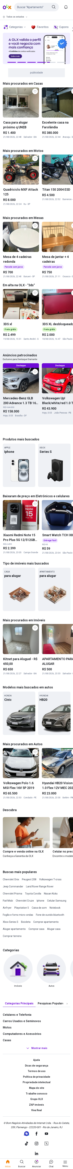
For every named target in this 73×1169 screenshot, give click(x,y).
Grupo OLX (36, 1099)
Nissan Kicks (51, 893)
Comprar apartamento (46, 921)
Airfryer (7, 907)
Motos (7, 1027)
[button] (36, 7)
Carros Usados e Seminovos (22, 1021)
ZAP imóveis (36, 1104)
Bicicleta (25, 921)
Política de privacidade (36, 1076)
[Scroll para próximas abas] (67, 1003)
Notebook (55, 907)
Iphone (40, 900)
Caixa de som (39, 907)
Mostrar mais (39, 1048)
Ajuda (36, 1060)
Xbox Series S (10, 921)
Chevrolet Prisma (12, 893)
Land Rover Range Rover (40, 886)
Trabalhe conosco (36, 1093)
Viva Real (36, 1110)
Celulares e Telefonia (17, 1014)
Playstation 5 (21, 907)
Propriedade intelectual (36, 1082)
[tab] (19, 1003)
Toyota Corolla (33, 893)
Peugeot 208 (29, 879)
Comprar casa (36, 929)
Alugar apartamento (14, 929)
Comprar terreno (12, 936)
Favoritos (43, 27)
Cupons (64, 27)
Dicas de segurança (36, 1065)
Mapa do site (36, 1088)
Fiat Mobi (8, 900)
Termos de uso (37, 1071)
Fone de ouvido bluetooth (50, 914)
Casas (7, 1040)
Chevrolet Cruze (25, 900)
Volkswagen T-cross (50, 879)
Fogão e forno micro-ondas (18, 914)
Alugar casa (53, 929)
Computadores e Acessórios (22, 1034)
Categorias (16, 27)
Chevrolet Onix (11, 879)
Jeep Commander (13, 886)
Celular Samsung (56, 900)
